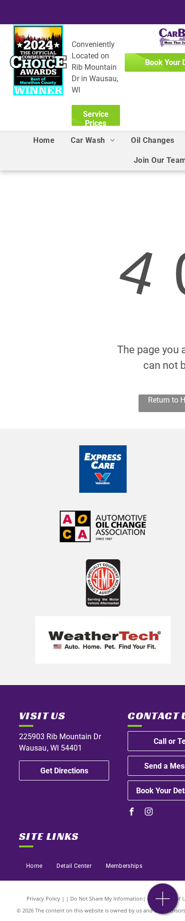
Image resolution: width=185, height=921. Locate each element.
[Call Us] (163, 904)
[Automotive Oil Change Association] (102, 526)
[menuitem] (44, 140)
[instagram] (148, 812)
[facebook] (131, 812)
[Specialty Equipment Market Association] (102, 583)
